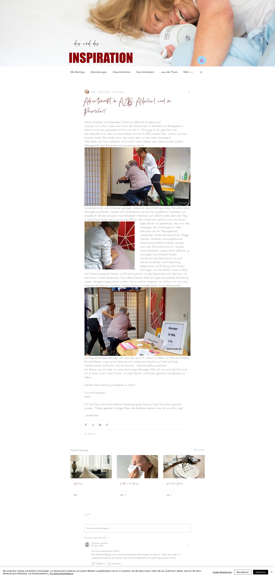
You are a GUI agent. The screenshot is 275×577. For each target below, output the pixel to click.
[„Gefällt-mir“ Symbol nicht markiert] (93, 563)
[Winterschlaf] (91, 466)
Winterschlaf (78, 484)
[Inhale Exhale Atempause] (184, 466)
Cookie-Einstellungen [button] (222, 572)
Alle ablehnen (243, 572)
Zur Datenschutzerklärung (61, 573)
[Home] (201, 60)
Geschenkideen (145, 72)
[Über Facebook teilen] (86, 424)
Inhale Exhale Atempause (175, 484)
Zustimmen (261, 572)
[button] (201, 72)
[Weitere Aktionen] (188, 92)
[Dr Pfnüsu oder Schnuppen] (137, 466)
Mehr (186, 72)
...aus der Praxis (169, 72)
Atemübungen (99, 72)
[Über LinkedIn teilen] (100, 424)
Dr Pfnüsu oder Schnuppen (129, 484)
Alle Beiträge (77, 72)
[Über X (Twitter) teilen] (93, 424)
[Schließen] (271, 572)
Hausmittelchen (121, 72)
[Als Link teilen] (107, 424)
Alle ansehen (199, 449)
